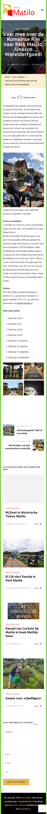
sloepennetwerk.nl (24, 303)
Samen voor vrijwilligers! (23, 698)
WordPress (25, 809)
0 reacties (36, 64)
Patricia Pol (29, 98)
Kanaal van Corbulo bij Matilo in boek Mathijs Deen (22, 632)
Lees (37, 524)
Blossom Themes (17, 805)
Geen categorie (23, 29)
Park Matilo (26, 798)
